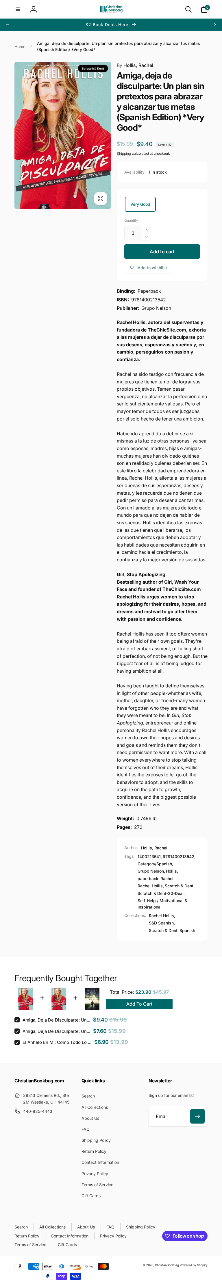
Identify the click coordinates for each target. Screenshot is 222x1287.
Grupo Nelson (151, 871)
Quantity (131, 220)
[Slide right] (214, 25)
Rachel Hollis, (162, 915)
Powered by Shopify (194, 1265)
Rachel (166, 878)
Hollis (171, 871)
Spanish (187, 930)
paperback (148, 878)
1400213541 (149, 856)
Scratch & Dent (179, 885)
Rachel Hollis (150, 885)
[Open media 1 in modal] (62, 135)
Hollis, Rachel (135, 65)
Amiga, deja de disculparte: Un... (56, 1020)
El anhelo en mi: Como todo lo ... (57, 1042)
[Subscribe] (197, 1116)
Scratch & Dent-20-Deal (161, 893)
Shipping (124, 153)
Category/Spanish (155, 863)
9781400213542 (178, 856)
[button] (18, 9)
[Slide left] (7, 25)
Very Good (140, 204)
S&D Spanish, (162, 922)
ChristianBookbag (167, 1265)
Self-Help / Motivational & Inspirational (162, 903)
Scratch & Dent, (164, 930)
